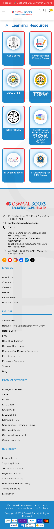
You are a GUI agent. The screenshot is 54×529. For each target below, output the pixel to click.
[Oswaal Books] (22, 13)
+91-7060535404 (17, 235)
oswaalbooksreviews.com (24, 505)
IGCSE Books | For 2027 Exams (40, 173)
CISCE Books (13, 93)
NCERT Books (13, 130)
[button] (39, 11)
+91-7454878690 (17, 246)
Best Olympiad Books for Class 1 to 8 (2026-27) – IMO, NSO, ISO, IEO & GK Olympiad (40, 136)
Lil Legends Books (13, 172)
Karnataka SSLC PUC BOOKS (41, 94)
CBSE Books (13, 55)
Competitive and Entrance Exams (40, 57)
